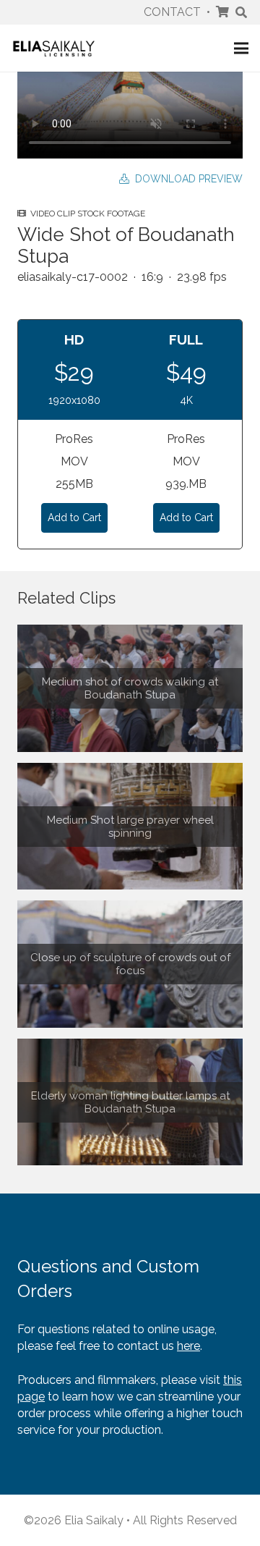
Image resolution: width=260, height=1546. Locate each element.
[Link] (54, 48)
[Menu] (241, 48)
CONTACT (172, 12)
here (188, 1346)
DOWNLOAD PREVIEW (186, 179)
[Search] (241, 12)
